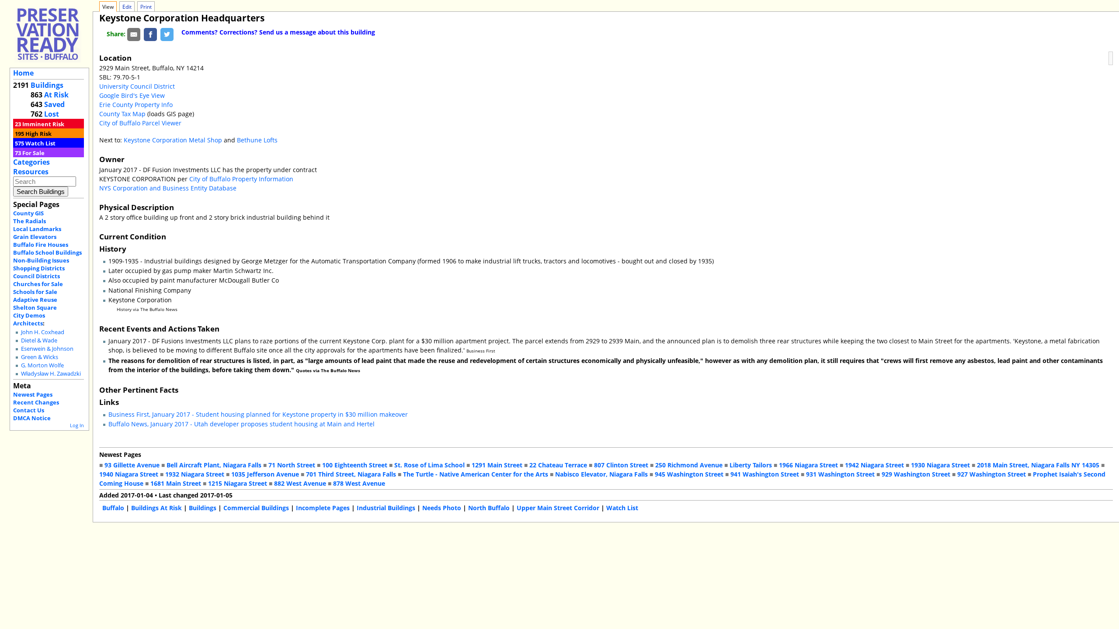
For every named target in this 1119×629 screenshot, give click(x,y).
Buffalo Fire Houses (40, 245)
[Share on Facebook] (150, 34)
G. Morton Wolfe (42, 365)
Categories (31, 162)
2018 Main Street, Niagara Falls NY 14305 (1038, 465)
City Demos (29, 315)
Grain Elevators (34, 237)
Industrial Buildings (386, 508)
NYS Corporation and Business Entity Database (167, 188)
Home (23, 73)
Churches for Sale (38, 284)
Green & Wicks (39, 357)
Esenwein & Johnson (47, 349)
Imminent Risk (43, 124)
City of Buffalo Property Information (241, 179)
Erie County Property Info (136, 104)
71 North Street (291, 465)
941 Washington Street (764, 474)
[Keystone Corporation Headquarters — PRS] (47, 34)
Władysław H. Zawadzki (51, 373)
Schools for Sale (35, 292)
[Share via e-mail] (133, 34)
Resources (31, 171)
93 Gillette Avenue (132, 465)
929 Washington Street (916, 474)
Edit (127, 6)
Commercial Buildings (256, 508)
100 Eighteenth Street (354, 465)
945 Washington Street (689, 474)
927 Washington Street (991, 474)
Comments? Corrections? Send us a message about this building (278, 32)
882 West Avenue (300, 483)
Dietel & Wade (39, 340)
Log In (77, 425)
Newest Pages (32, 394)
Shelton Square (35, 307)
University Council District (137, 86)
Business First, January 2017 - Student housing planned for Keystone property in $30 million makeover (258, 414)
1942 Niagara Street (874, 465)
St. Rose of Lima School (429, 465)
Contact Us (28, 410)
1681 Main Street (175, 483)
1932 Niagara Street (194, 474)
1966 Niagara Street (808, 465)
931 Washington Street (840, 474)
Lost (51, 114)
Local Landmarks (37, 229)
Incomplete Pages (323, 508)
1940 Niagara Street (128, 474)
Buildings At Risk (156, 508)
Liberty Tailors (751, 465)
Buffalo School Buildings (47, 252)
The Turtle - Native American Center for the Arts (475, 474)
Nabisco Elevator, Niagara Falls (601, 474)
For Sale (33, 153)
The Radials (29, 221)
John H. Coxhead (42, 332)
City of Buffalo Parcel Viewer (140, 123)
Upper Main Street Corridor (558, 508)
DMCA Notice (32, 418)
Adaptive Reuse (35, 300)
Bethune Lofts (257, 140)
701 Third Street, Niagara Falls (351, 474)
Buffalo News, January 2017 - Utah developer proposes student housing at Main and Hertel (241, 424)
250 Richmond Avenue (689, 465)
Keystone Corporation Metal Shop (173, 140)
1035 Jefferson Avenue (265, 474)
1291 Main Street (497, 465)
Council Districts (36, 276)
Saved (54, 104)
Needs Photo (441, 508)
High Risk (38, 134)
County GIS (28, 213)
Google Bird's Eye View (132, 95)
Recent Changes (36, 402)
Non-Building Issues (41, 260)
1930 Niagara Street (940, 465)
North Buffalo (489, 508)
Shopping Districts (39, 268)
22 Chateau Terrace (558, 465)
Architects (28, 323)
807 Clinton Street (621, 465)
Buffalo (113, 508)
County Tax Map (122, 114)
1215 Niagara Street (237, 483)
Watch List (40, 143)
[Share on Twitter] (167, 34)
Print (146, 6)
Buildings (47, 85)
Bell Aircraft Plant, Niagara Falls (214, 465)
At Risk (56, 95)
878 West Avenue (359, 483)
